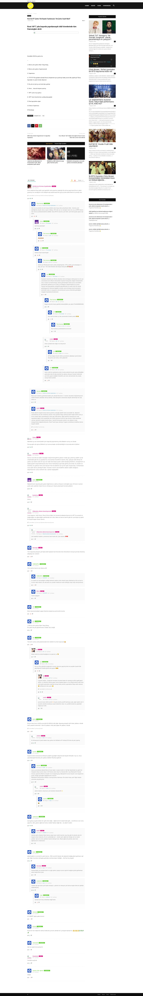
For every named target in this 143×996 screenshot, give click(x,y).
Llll (49, 262)
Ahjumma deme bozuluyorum (49, 533)
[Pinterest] (36, 125)
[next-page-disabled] (93, 193)
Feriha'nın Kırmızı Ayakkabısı (49, 205)
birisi (44, 737)
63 (114, 73)
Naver (93, 5)
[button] (114, 6)
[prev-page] (28, 168)
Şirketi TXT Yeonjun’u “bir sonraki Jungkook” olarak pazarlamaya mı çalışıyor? (100, 37)
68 (114, 148)
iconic (44, 767)
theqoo (29, 15)
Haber (87, 5)
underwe (45, 832)
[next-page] (31, 168)
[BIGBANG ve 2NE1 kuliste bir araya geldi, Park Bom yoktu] (56, 153)
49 (84, 20)
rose (43, 115)
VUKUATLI (45, 578)
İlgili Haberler (49, 143)
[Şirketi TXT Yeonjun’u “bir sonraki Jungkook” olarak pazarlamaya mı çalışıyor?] (102, 27)
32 (114, 105)
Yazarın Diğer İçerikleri (60, 143)
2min (50, 235)
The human (48, 223)
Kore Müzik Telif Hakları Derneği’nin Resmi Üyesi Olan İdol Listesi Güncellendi (72, 136)
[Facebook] (29, 125)
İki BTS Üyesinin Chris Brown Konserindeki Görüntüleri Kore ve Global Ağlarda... (102, 178)
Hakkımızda (107, 5)
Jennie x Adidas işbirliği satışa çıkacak (98, 224)
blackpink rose (37, 115)
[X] (32, 125)
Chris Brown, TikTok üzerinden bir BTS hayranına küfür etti (102, 70)
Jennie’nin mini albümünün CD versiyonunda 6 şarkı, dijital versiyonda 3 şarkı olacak (34, 162)
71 (114, 182)
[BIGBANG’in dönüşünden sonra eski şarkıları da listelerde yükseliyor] (76, 153)
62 (114, 41)
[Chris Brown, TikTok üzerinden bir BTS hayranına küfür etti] (102, 60)
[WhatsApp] (40, 125)
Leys (44, 867)
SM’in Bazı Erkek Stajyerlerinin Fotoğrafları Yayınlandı (38, 136)
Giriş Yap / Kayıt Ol (31, 1)
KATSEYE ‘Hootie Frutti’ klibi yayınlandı (101, 145)
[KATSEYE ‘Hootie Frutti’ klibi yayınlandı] (102, 135)
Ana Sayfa (29, 13)
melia (60, 353)
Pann (99, 5)
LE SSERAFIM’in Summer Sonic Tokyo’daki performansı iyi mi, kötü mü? (101, 102)
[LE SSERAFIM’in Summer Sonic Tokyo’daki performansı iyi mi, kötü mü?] (102, 91)
